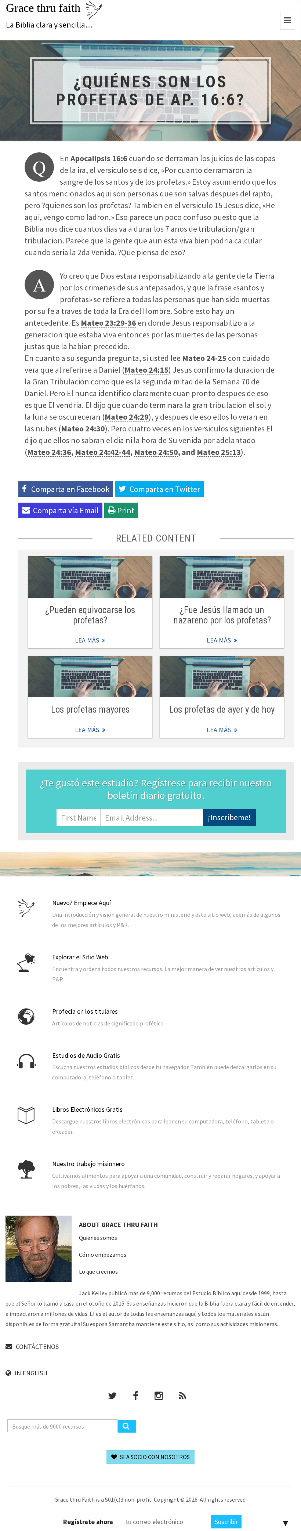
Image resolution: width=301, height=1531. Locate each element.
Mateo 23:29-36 (108, 323)
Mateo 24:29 (127, 417)
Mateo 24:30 (83, 428)
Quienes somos (98, 1237)
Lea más (90, 577)
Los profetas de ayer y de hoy (222, 709)
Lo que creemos (98, 1271)
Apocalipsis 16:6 (98, 158)
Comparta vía (66, 510)
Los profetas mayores (90, 709)
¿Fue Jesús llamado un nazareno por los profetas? (222, 615)
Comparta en (165, 489)
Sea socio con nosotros (154, 1457)
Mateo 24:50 (156, 452)
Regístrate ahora (88, 1521)
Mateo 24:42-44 (102, 452)
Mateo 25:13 (219, 452)
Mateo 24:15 (146, 370)
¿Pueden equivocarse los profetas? (90, 615)
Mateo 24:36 (49, 452)
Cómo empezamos (102, 1254)
